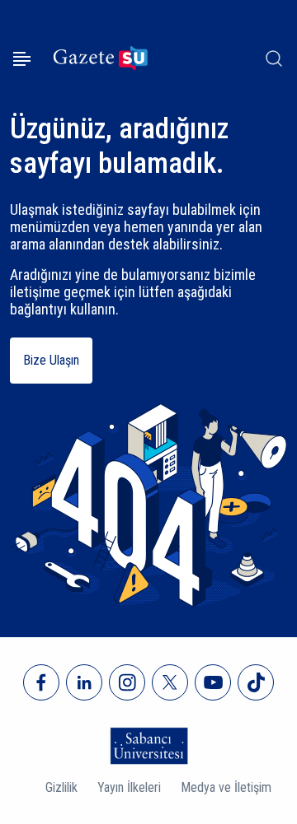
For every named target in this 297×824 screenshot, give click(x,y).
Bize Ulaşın (51, 360)
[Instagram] (127, 682)
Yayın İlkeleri (129, 787)
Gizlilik (61, 787)
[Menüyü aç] (22, 59)
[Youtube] (213, 682)
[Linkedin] (84, 682)
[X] (170, 682)
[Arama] (274, 58)
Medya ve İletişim (226, 787)
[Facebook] (41, 682)
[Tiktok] (256, 682)
